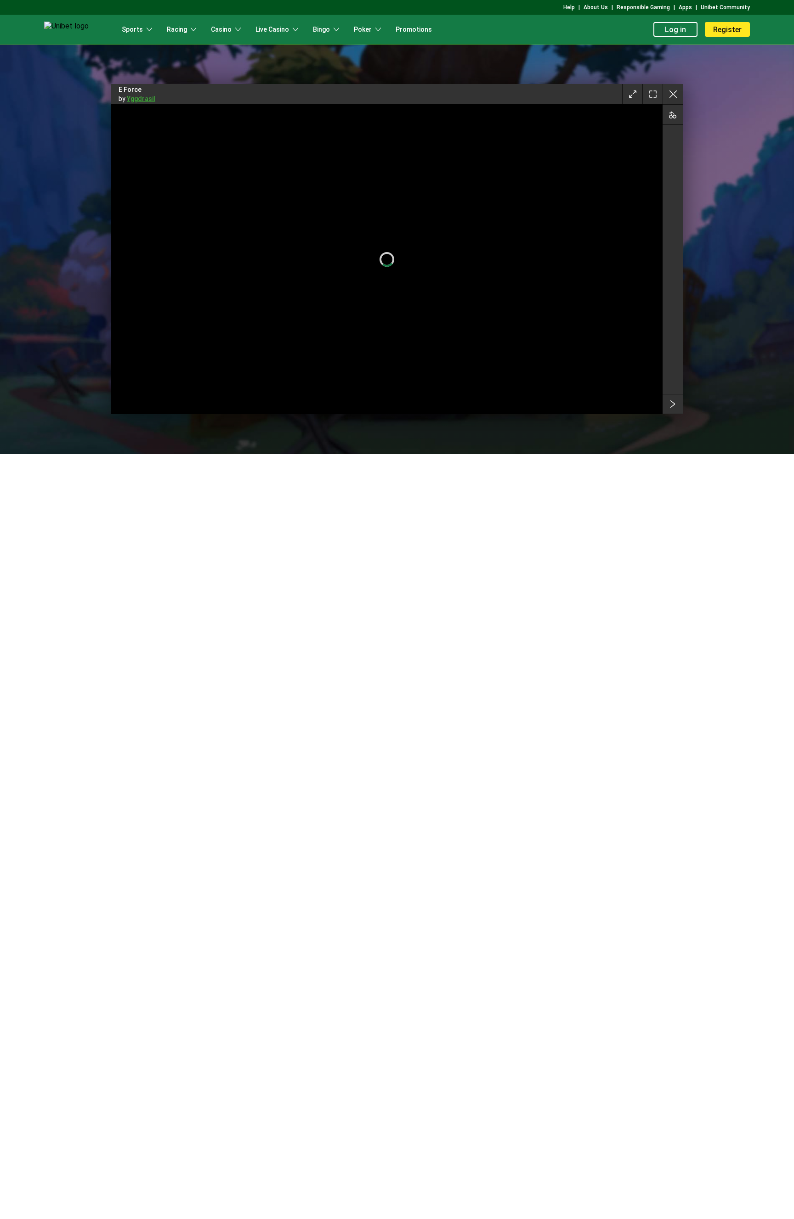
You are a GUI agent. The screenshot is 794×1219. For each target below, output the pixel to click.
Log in (675, 29)
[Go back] (673, 94)
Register (727, 29)
